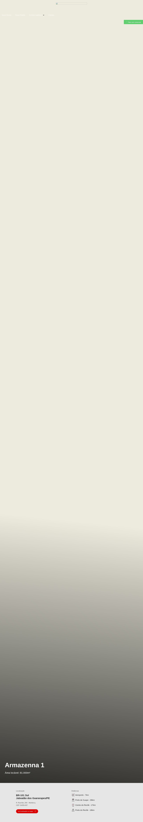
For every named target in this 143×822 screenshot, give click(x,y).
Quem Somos (6, 15)
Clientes (51, 15)
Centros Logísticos (35, 15)
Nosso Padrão (20, 15)
